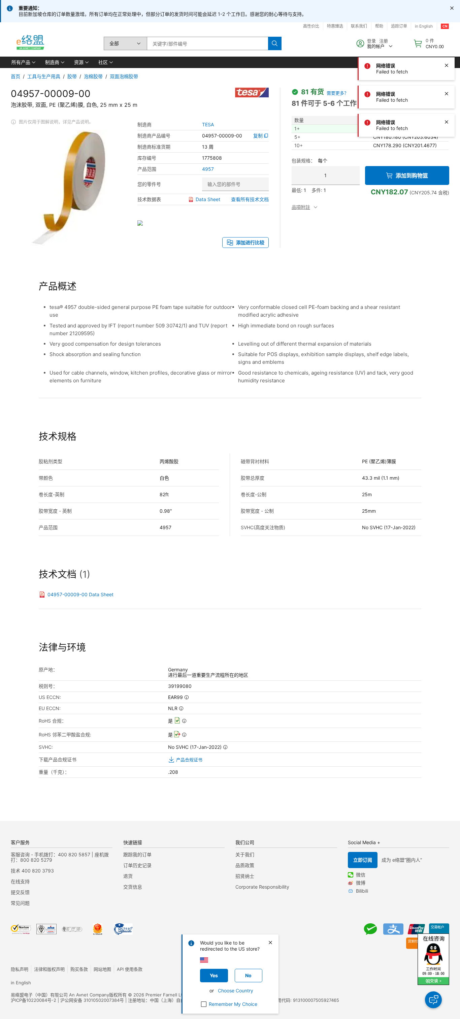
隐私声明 (19, 969)
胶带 (72, 76)
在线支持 (20, 881)
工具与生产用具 (43, 76)
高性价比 (311, 26)
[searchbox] (207, 43)
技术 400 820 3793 (32, 870)
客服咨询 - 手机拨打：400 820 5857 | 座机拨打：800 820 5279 (60, 857)
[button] (23, 62)
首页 (15, 76)
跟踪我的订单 (137, 854)
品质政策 (244, 865)
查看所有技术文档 (250, 199)
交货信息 (132, 887)
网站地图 (102, 969)
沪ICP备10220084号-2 (33, 1000)
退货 (128, 876)
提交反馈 (20, 892)
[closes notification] (452, 8)
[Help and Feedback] (433, 999)
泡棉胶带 (93, 76)
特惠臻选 (335, 26)
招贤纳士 (244, 876)
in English (21, 982)
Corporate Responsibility (262, 887)
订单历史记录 (137, 865)
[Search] (275, 43)
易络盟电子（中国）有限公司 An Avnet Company (60, 994)
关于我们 (244, 854)
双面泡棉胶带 (124, 76)
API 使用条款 (129, 969)
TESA (208, 124)
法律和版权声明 (49, 969)
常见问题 (20, 903)
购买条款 (79, 969)
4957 (208, 169)
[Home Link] (30, 43)
